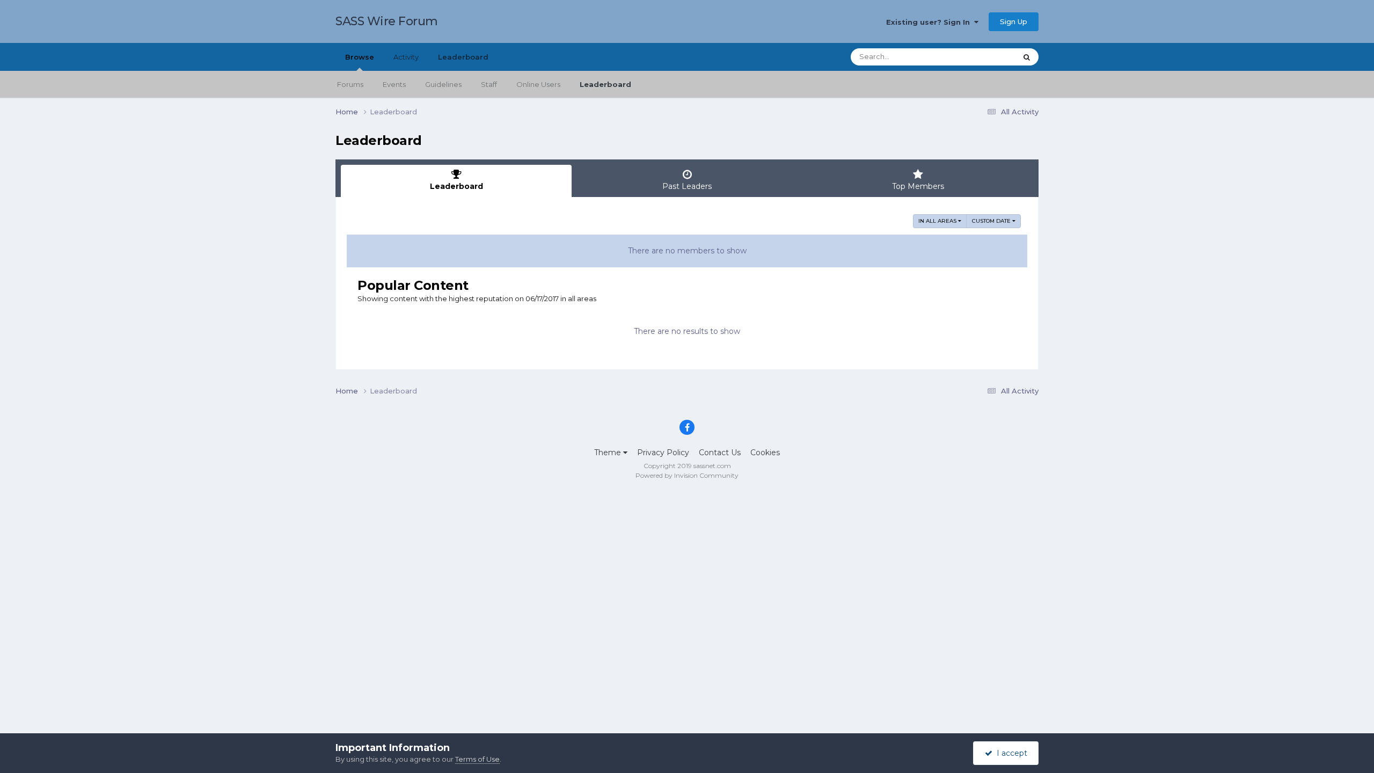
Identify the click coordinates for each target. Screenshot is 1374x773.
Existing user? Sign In (930, 22)
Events (394, 84)
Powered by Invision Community (687, 475)
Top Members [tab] (918, 186)
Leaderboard (605, 84)
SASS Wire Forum (386, 21)
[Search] (1027, 56)
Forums (350, 84)
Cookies (765, 452)
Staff (489, 84)
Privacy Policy (663, 452)
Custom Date (992, 220)
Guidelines (443, 84)
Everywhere (981, 57)
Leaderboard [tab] (456, 186)
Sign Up (1013, 21)
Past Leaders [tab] (687, 186)
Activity (406, 57)
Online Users (538, 84)
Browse (359, 57)
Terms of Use (477, 759)
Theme (608, 452)
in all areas (938, 220)
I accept (1009, 753)
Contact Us (720, 452)
